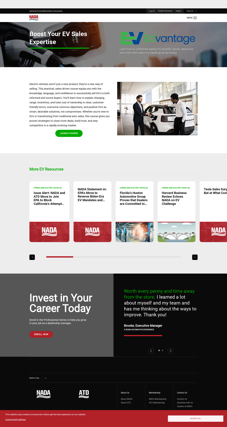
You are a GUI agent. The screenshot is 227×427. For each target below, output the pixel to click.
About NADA (126, 399)
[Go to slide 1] (162, 350)
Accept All (195, 418)
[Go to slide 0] (159, 350)
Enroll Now (41, 334)
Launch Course (69, 133)
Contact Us (182, 399)
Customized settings (15, 419)
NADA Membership (157, 399)
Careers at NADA (184, 406)
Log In (152, 10)
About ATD (126, 402)
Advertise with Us (185, 402)
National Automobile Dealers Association (46, 11)
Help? (178, 10)
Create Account (165, 11)
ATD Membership (157, 402)
